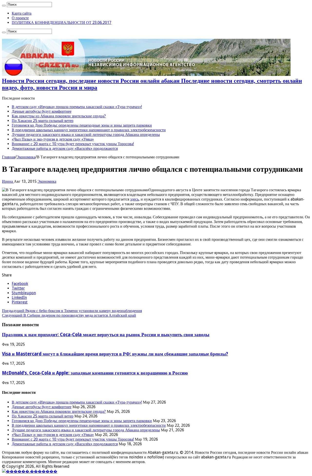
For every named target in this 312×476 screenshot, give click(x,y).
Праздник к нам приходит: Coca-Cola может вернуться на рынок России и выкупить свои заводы (105, 334)
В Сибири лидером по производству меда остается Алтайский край (69, 315)
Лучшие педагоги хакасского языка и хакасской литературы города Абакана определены (86, 134)
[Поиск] (4, 5)
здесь (134, 199)
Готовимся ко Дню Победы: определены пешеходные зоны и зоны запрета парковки (82, 125)
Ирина (8, 181)
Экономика (26, 157)
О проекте (20, 18)
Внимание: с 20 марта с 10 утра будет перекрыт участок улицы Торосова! (73, 144)
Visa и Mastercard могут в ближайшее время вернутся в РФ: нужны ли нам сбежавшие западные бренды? (115, 353)
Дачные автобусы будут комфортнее (41, 111)
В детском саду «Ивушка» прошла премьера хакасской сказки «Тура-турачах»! (77, 106)
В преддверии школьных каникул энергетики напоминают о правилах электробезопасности (89, 130)
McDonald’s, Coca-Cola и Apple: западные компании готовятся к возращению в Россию (95, 372)
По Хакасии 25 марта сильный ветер (42, 120)
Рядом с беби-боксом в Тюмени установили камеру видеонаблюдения (72, 310)
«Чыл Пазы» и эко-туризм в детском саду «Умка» (53, 139)
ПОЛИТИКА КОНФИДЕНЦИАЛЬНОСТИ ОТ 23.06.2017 (61, 22)
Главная (8, 157)
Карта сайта (21, 13)
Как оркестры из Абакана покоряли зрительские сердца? (59, 116)
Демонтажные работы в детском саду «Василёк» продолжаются (65, 148)
